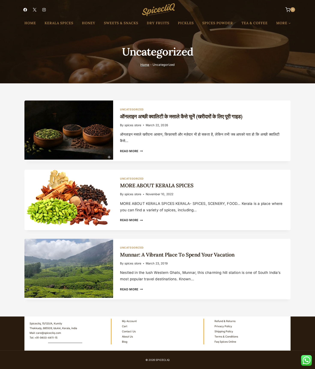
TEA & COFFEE (255, 23)
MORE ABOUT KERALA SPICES (156, 185)
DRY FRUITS (158, 23)
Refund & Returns (225, 321)
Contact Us (128, 331)
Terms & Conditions (226, 336)
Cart (124, 326)
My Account (129, 321)
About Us (127, 336)
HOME (30, 23)
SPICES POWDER (217, 23)
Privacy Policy (223, 326)
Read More (131, 151)
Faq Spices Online (225, 341)
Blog (124, 341)
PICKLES (186, 23)
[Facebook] (25, 9)
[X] (34, 9)
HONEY (88, 23)
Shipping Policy (223, 331)
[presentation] (68, 130)
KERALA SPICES (59, 23)
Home (144, 64)
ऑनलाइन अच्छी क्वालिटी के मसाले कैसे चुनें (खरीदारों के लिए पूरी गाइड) (181, 116)
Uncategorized (132, 109)
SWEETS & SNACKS (121, 23)
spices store (132, 125)
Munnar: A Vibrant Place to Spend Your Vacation (177, 254)
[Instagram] (44, 9)
